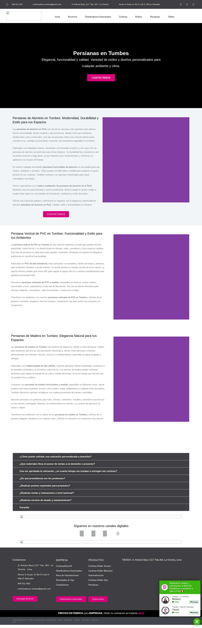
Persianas (155, 16)
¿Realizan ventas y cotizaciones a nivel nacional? (47, 493)
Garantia (24, 507)
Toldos (171, 16)
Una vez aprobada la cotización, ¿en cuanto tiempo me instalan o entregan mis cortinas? (68, 471)
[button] (173, 4)
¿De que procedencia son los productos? (42, 478)
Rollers (138, 16)
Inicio (57, 16)
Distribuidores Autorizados (98, 16)
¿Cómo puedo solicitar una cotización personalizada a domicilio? (56, 456)
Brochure (72, 16)
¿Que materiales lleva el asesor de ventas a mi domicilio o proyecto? (57, 463)
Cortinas (123, 16)
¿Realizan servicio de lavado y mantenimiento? (45, 500)
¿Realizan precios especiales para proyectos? (45, 485)
